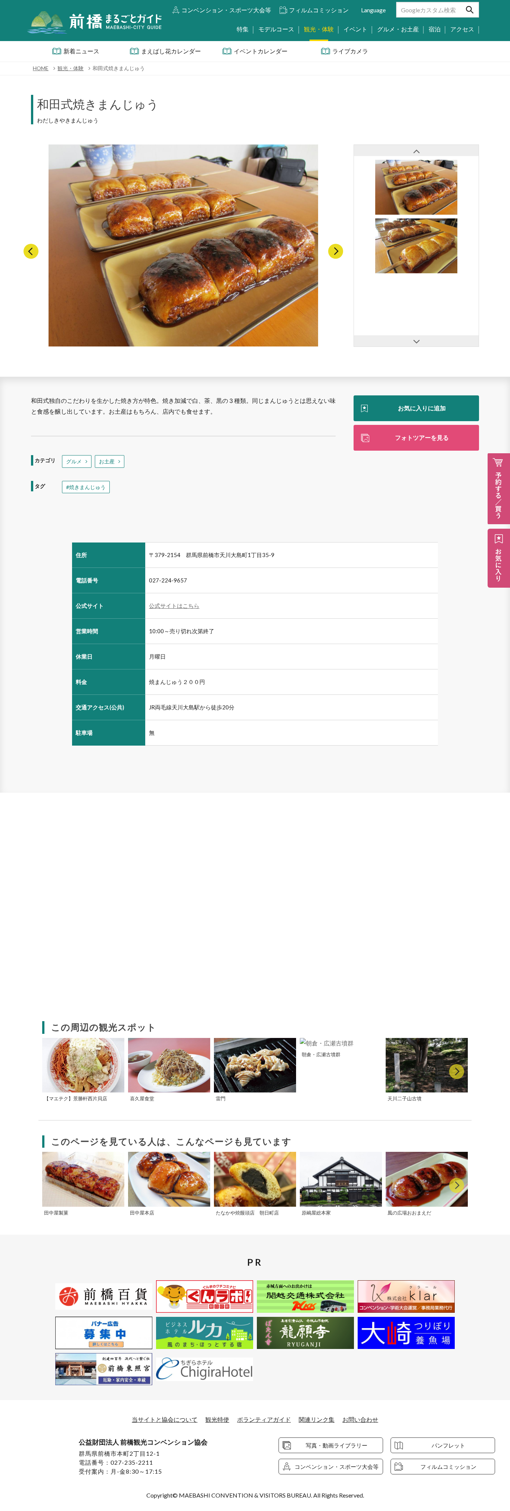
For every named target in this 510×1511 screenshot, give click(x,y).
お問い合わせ (360, 1419)
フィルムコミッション (319, 9)
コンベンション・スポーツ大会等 (226, 9)
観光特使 (217, 1419)
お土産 (107, 461)
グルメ (74, 461)
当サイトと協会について (165, 1419)
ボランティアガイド (264, 1419)
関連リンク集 (317, 1419)
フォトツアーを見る (422, 437)
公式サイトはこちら (174, 605)
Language (373, 9)
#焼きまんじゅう (86, 487)
